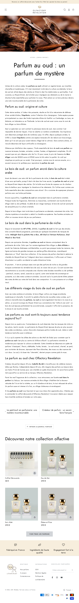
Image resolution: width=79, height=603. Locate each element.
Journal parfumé (42, 57)
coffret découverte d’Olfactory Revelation (33, 394)
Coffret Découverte (12, 478)
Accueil (32, 57)
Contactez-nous (25, 576)
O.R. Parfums (15, 590)
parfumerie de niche (35, 101)
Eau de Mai (45, 478)
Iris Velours (15, 380)
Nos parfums (24, 569)
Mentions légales (40, 573)
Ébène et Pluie (46, 522)
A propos (23, 573)
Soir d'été (8, 522)
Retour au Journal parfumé (41, 427)
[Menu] (6, 9)
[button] (64, 9)
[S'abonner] (72, 570)
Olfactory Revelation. (45, 373)
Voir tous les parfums (39, 534)
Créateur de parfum (12, 364)
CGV (37, 569)
